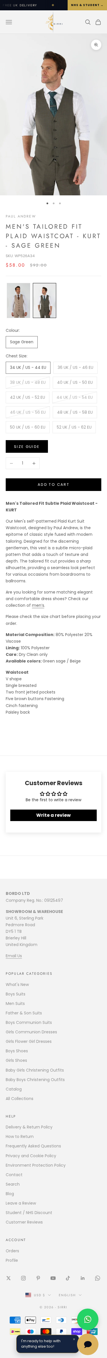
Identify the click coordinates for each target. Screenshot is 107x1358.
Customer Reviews (24, 1222)
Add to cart (53, 484)
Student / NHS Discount (29, 1213)
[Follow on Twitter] (8, 1278)
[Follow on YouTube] (53, 1278)
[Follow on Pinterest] (38, 1278)
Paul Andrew (21, 216)
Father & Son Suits (24, 1013)
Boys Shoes (17, 1051)
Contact (14, 1175)
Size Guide (27, 446)
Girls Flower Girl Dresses (29, 1041)
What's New (17, 984)
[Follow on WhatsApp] (97, 1278)
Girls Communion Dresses (31, 1032)
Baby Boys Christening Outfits (35, 1079)
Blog (10, 1194)
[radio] (18, 300)
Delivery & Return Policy (29, 1127)
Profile (12, 1260)
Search (13, 1184)
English (67, 1295)
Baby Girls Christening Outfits (35, 1070)
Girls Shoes (16, 1060)
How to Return (20, 1136)
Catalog (14, 1089)
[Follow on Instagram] (23, 1278)
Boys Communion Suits (29, 1022)
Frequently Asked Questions (33, 1146)
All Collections (19, 1098)
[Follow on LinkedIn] (83, 1278)
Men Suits (15, 1003)
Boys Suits (15, 994)
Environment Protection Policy (36, 1165)
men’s (38, 605)
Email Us (14, 956)
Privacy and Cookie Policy (31, 1156)
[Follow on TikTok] (68, 1278)
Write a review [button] (53, 815)
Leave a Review (21, 1203)
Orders (12, 1251)
